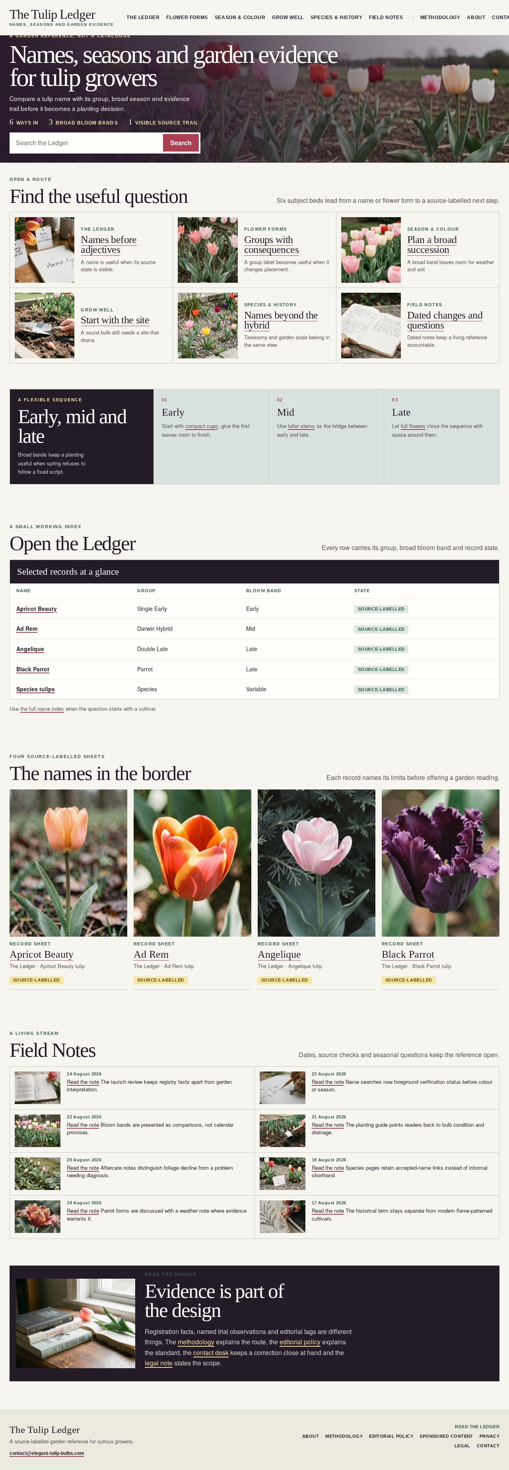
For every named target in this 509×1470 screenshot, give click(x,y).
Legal (462, 1445)
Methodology (440, 17)
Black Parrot (32, 669)
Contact (488, 1445)
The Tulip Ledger (62, 17)
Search (181, 142)
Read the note (83, 1081)
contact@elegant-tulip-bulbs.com (47, 1453)
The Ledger (142, 17)
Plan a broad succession (432, 244)
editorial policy (300, 1341)
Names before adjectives (108, 244)
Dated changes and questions (444, 320)
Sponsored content (446, 1436)
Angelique (30, 649)
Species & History (337, 17)
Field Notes (386, 17)
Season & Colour (240, 17)
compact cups (201, 426)
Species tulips (35, 689)
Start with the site (115, 320)
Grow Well (288, 17)
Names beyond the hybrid (281, 320)
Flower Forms (187, 17)
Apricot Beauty (36, 608)
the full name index (42, 708)
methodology (196, 1341)
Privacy (489, 1436)
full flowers (413, 426)
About (476, 17)
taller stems (301, 426)
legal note (159, 1362)
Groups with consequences (271, 244)
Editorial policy (391, 1436)
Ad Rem (26, 628)
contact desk (211, 1352)
